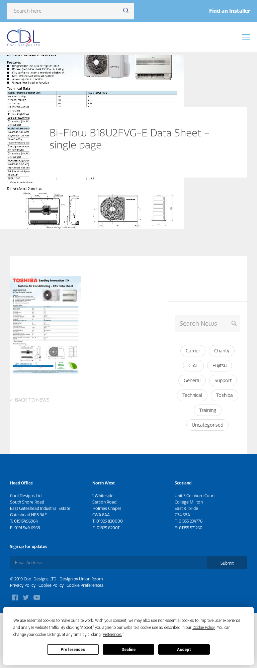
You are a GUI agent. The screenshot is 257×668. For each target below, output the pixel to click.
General (192, 380)
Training (207, 410)
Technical (192, 395)
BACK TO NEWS (32, 400)
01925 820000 (109, 521)
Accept (184, 649)
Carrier (193, 351)
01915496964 (26, 521)
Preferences (73, 649)
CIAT (193, 365)
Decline (128, 649)
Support (223, 380)
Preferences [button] (112, 634)
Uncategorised (207, 425)
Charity (221, 351)
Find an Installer (229, 10)
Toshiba (224, 395)
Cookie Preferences (85, 585)
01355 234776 (190, 521)
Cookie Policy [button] (203, 627)
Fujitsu (219, 365)
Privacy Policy (22, 585)
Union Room (91, 578)
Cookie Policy (51, 585)
